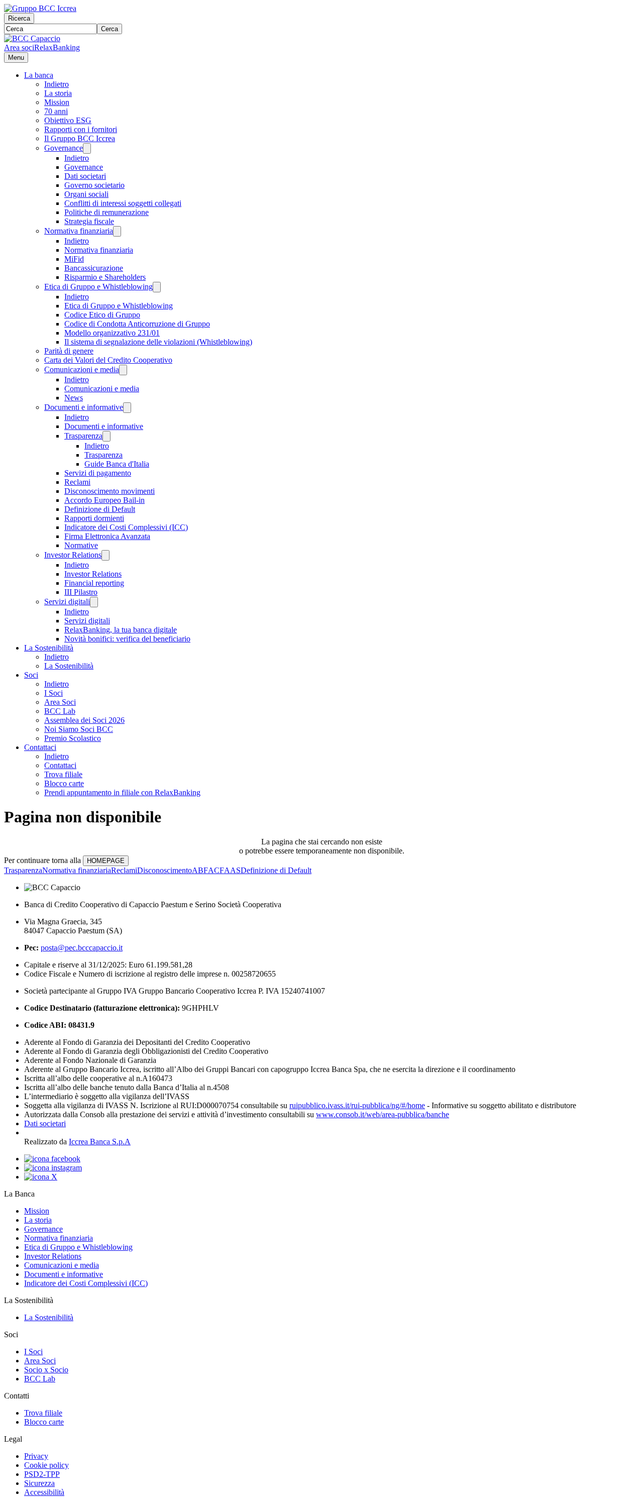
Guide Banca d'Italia (116, 464)
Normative (81, 545)
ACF (216, 870)
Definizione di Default (99, 509)
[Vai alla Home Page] (32, 38)
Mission (56, 102)
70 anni (56, 111)
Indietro (56, 84)
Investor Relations (72, 555)
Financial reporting (94, 583)
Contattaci (40, 747)
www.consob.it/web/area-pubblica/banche (382, 1114)
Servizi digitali (67, 601)
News (73, 397)
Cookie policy (46, 1465)
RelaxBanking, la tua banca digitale (120, 629)
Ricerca (19, 18)
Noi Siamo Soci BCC (78, 729)
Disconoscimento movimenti (109, 491)
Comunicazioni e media (81, 369)
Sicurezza (39, 1483)
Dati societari (85, 176)
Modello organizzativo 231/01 (112, 333)
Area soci (19, 47)
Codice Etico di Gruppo (102, 314)
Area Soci (60, 702)
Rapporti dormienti (94, 518)
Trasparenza (83, 436)
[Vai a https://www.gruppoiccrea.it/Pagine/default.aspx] (40, 8)
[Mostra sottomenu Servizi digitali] (94, 602)
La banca (38, 75)
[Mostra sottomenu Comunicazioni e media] (123, 370)
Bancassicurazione (93, 268)
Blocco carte (64, 783)
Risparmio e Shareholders (105, 277)
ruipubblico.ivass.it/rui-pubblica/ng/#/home (357, 1105)
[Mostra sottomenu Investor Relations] (105, 555)
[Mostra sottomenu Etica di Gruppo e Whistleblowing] (157, 287)
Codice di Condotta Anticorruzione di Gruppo (137, 323)
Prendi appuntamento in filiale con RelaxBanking (122, 792)
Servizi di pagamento (97, 473)
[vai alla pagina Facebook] (52, 1158)
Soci (31, 675)
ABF (200, 870)
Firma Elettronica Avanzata (107, 536)
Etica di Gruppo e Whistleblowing (98, 286)
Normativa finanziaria (78, 231)
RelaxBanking (57, 47)
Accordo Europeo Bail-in (104, 500)
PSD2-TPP (42, 1474)
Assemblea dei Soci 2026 (84, 720)
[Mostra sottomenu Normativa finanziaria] (117, 231)
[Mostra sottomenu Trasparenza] (106, 436)
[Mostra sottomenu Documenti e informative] (127, 407)
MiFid (74, 259)
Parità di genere (68, 351)
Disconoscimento (164, 870)
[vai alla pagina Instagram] (53, 1167)
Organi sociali (86, 194)
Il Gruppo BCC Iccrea (79, 138)
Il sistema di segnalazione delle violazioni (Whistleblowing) (158, 342)
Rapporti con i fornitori (80, 129)
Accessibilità (44, 1492)
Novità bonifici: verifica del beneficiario (127, 638)
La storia (58, 93)
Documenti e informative (83, 407)
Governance (63, 148)
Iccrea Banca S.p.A (100, 1141)
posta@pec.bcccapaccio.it (82, 947)
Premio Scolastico (72, 738)
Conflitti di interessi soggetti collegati (122, 203)
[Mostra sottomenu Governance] (87, 148)
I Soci (53, 693)
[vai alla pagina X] (40, 1176)
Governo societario (94, 185)
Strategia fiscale (89, 221)
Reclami (77, 482)
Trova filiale (63, 774)
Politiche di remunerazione (106, 212)
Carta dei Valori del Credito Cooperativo (108, 360)
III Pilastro (80, 592)
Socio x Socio (46, 1369)
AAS (232, 870)
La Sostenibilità (48, 647)
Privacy (36, 1456)
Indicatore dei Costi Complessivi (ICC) (126, 527)
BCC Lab (59, 711)
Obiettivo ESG (67, 120)
